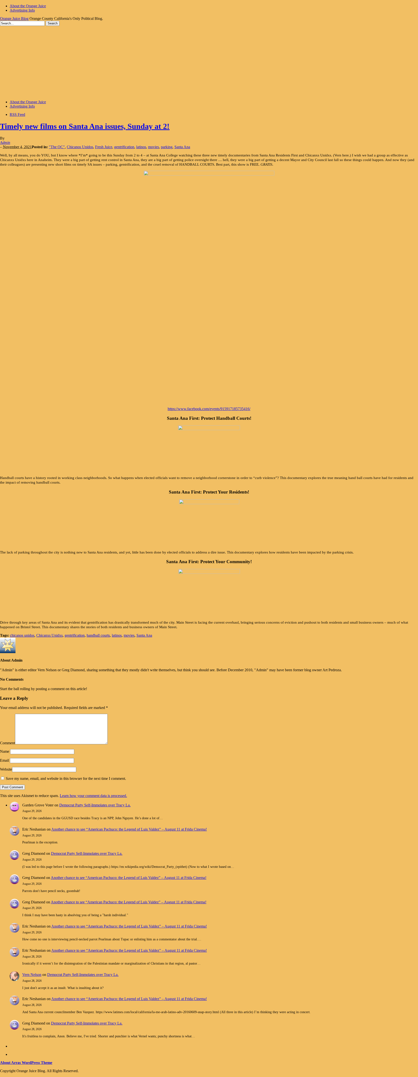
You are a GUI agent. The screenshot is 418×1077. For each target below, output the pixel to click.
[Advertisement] (209, 62)
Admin (5, 142)
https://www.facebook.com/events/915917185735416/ (209, 409)
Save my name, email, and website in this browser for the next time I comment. (66, 778)
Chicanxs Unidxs (49, 635)
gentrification (124, 147)
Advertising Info (22, 10)
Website (6, 769)
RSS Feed (17, 114)
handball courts (98, 635)
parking (166, 147)
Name (4, 751)
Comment (7, 743)
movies (153, 147)
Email (4, 760)
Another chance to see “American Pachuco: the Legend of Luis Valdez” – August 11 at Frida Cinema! (129, 829)
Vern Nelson (31, 975)
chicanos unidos (22, 635)
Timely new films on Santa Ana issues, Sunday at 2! (85, 126)
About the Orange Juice (28, 6)
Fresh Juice (103, 147)
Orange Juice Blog (14, 18)
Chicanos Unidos (80, 147)
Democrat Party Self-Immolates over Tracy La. (95, 805)
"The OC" (57, 147)
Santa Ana (182, 147)
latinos (141, 147)
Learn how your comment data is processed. (93, 796)
